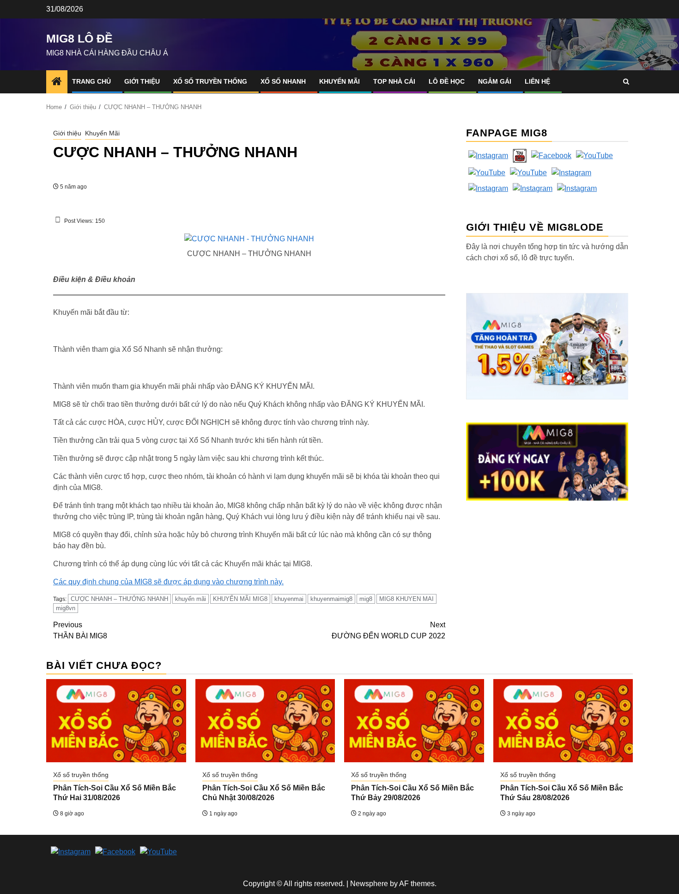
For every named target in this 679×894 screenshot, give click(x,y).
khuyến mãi (190, 598)
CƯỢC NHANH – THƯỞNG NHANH (119, 598)
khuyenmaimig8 (331, 598)
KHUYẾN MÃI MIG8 (240, 598)
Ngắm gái (494, 81)
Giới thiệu (142, 81)
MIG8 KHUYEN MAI (406, 598)
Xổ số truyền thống (210, 81)
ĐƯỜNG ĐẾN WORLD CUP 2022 (388, 630)
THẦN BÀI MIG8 (80, 630)
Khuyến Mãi (339, 81)
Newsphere (369, 884)
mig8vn (65, 608)
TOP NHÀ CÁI (394, 81)
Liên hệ (537, 81)
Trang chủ (91, 81)
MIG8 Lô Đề (79, 38)
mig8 (365, 598)
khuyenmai (288, 598)
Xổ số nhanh (283, 81)
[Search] (626, 82)
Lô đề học (447, 81)
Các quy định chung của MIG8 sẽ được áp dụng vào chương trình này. (168, 582)
